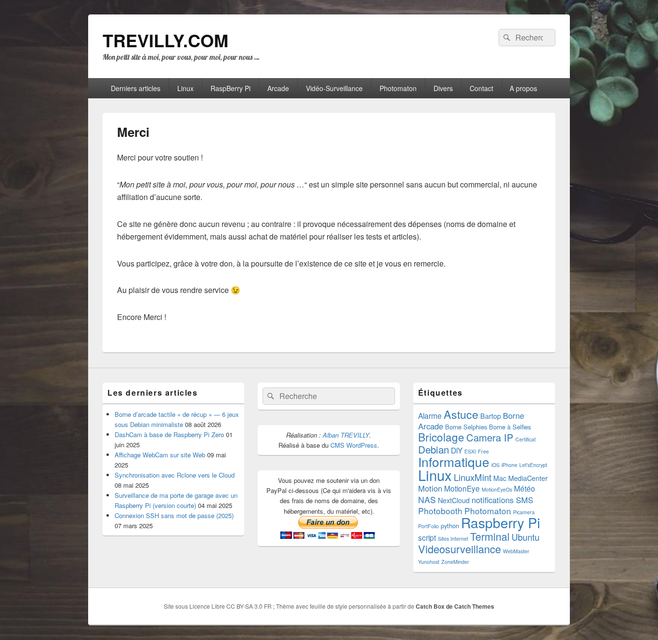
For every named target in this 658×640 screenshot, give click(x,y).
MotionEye (462, 488)
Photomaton (398, 88)
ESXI (470, 451)
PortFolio (428, 526)
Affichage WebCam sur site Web (160, 454)
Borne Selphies (466, 426)
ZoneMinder (455, 561)
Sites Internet (453, 538)
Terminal (490, 536)
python (450, 525)
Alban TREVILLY (346, 435)
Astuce (461, 414)
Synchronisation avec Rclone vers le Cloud (175, 475)
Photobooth (440, 511)
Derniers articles (135, 88)
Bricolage (441, 436)
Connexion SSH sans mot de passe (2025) (174, 515)
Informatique (453, 461)
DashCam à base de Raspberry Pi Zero (169, 434)
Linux (185, 88)
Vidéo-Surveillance (334, 88)
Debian (433, 449)
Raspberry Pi (500, 522)
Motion (430, 488)
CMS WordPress (353, 445)
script (427, 537)
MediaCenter (528, 478)
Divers (443, 88)
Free (483, 451)
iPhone (509, 464)
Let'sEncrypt (533, 464)
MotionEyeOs (497, 489)
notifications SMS (502, 500)
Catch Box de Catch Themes (455, 606)
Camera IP (489, 437)
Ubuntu (526, 537)
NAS (427, 499)
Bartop (490, 416)
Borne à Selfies (510, 426)
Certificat (525, 439)
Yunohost (428, 561)
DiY (456, 450)
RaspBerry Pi (230, 88)
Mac (499, 478)
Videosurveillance (459, 548)
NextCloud (454, 500)
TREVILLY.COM (165, 40)
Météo (524, 488)
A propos (523, 88)
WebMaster (516, 551)
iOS (495, 464)
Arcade (278, 88)
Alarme (430, 415)
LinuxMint (472, 477)
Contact (481, 88)
